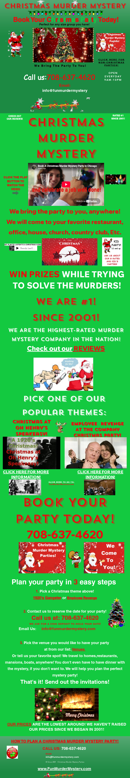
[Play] (17, 248)
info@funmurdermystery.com (69, 628)
